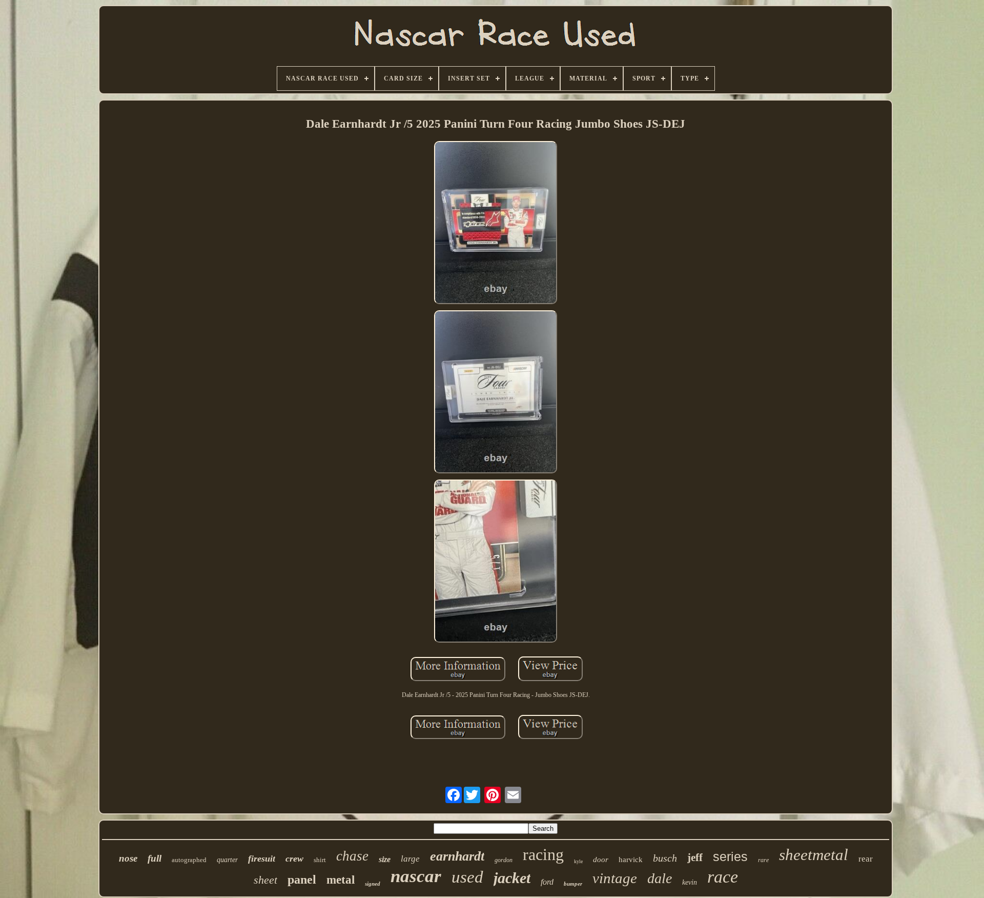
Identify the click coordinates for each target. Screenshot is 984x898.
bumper (573, 884)
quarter (227, 860)
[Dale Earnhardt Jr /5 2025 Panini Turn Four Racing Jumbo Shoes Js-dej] (495, 223)
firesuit (261, 858)
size (385, 859)
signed (372, 884)
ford (547, 881)
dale (659, 878)
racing (543, 854)
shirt (320, 860)
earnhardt (457, 856)
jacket (512, 877)
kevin (689, 882)
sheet (265, 879)
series (730, 856)
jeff (695, 857)
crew (294, 858)
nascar (416, 876)
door (600, 859)
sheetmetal (813, 855)
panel (302, 879)
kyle (578, 861)
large (410, 859)
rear (865, 859)
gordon (503, 860)
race (722, 876)
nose (128, 858)
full (154, 858)
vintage (614, 878)
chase (352, 856)
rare (763, 860)
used (467, 877)
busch (665, 858)
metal (340, 879)
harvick (631, 859)
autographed (189, 860)
